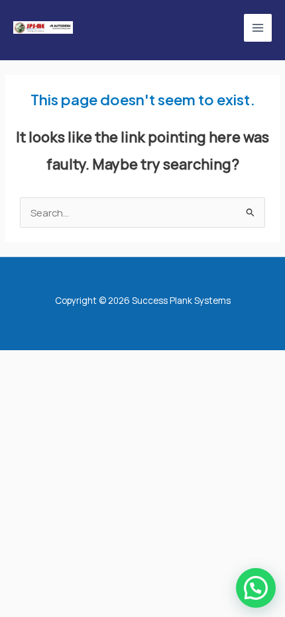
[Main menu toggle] (258, 28)
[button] (256, 588)
